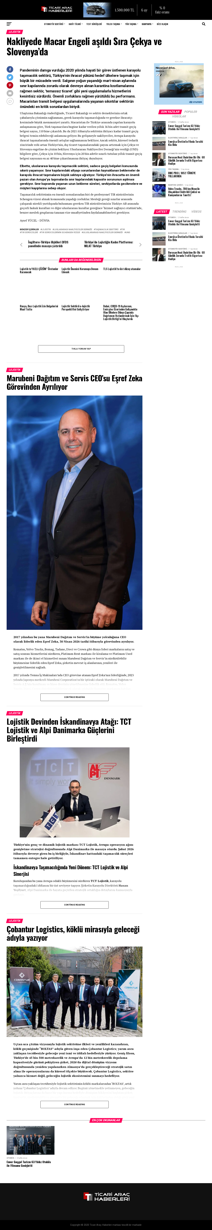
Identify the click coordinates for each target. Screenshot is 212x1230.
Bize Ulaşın (162, 24)
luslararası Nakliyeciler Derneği (73, 229)
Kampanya (146, 24)
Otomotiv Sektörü (53, 24)
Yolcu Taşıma (113, 24)
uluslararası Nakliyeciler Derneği (103, 232)
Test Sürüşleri (94, 24)
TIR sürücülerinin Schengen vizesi (60, 232)
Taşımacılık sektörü (106, 229)
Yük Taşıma (130, 24)
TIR (123, 229)
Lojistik (46, 229)
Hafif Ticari (75, 24)
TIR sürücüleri (29, 232)
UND (128, 232)
